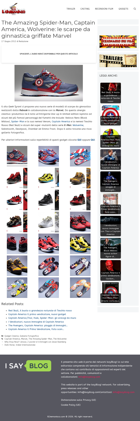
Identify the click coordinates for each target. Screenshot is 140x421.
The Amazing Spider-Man (40, 339)
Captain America (61, 121)
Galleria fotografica (29, 336)
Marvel (24, 339)
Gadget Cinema (12, 336)
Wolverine (78, 125)
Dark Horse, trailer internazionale (20, 345)
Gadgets (123, 9)
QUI (79, 139)
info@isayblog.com (89, 376)
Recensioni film (104, 9)
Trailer (70, 9)
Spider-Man (17, 121)
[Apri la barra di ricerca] (135, 8)
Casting (85, 9)
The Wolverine (60, 339)
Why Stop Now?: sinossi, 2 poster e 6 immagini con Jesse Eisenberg (35, 342)
